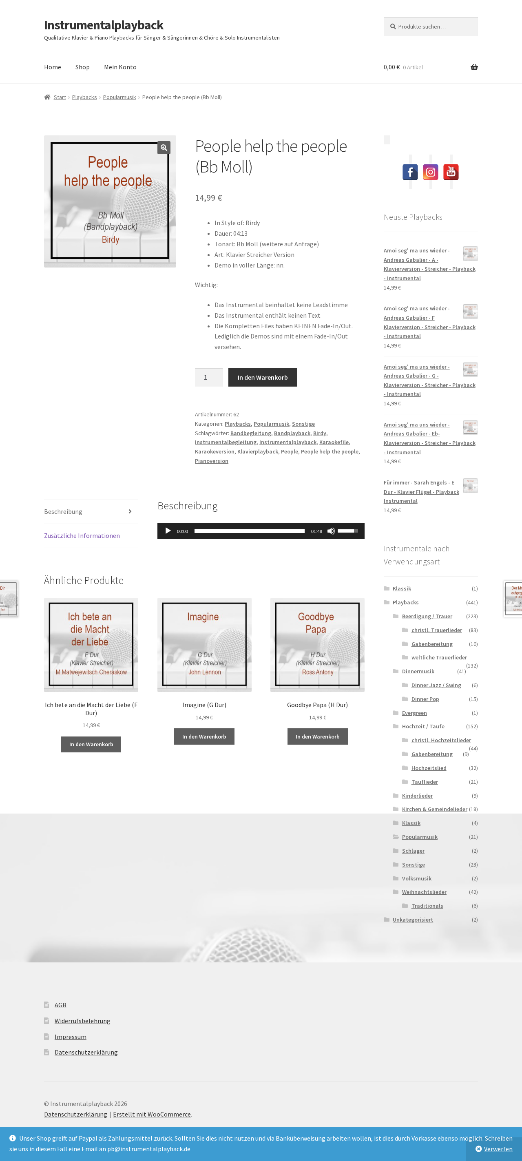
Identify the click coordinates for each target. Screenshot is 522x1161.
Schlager (413, 850)
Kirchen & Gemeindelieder (434, 809)
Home (52, 67)
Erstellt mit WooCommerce (152, 1114)
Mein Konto (120, 67)
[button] (163, 147)
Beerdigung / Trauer (427, 616)
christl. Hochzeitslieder (441, 740)
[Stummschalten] (331, 531)
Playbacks (84, 97)
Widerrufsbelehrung (83, 1021)
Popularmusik (119, 97)
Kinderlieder (417, 795)
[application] (261, 531)
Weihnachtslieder (424, 892)
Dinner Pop (425, 699)
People (289, 451)
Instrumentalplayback (104, 25)
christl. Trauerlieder (436, 630)
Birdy (319, 433)
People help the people (329, 451)
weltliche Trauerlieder (439, 657)
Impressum (70, 1037)
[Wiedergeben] (168, 531)
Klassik (402, 588)
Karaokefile (334, 442)
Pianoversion (211, 460)
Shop (82, 67)
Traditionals (427, 905)
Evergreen (414, 713)
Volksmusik (416, 878)
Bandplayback (292, 433)
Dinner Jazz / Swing (436, 685)
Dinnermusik (418, 671)
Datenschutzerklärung (86, 1052)
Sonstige (303, 423)
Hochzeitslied (429, 768)
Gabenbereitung (432, 644)
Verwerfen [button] (498, 1149)
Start (60, 97)
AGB (60, 1005)
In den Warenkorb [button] (91, 744)
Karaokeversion (214, 451)
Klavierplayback (257, 451)
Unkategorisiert (413, 919)
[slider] (250, 531)
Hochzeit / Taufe (423, 726)
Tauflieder (424, 781)
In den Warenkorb (263, 377)
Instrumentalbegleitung (226, 442)
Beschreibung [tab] (63, 511)
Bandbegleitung (250, 433)
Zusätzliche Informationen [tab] (82, 535)
